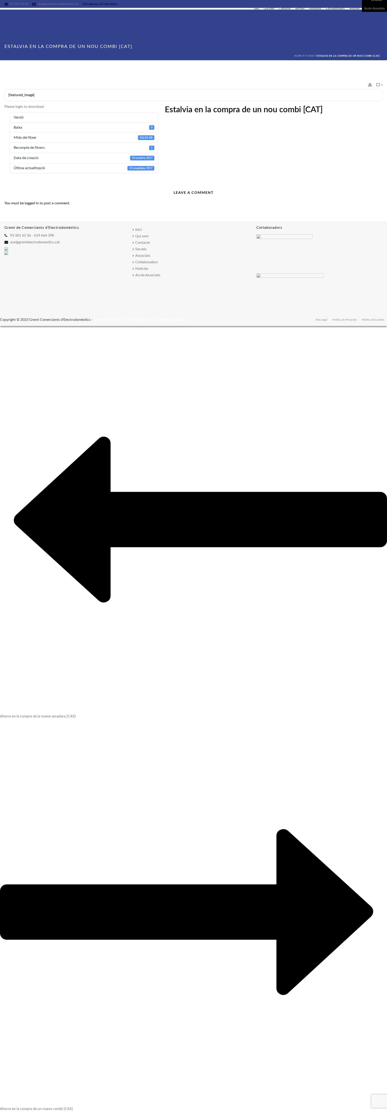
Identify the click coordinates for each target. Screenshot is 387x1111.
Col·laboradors (335, 9)
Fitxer (309, 56)
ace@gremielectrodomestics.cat (58, 4)
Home (298, 56)
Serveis (300, 9)
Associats (315, 9)
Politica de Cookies (373, 319)
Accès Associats (374, 9)
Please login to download (24, 106)
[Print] (370, 85)
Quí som (269, 9)
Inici (256, 9)
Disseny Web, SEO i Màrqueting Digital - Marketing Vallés (140, 319)
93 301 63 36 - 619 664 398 (32, 235)
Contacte (285, 9)
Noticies (354, 9)
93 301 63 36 (19, 4)
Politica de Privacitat (345, 319)
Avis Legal (321, 319)
